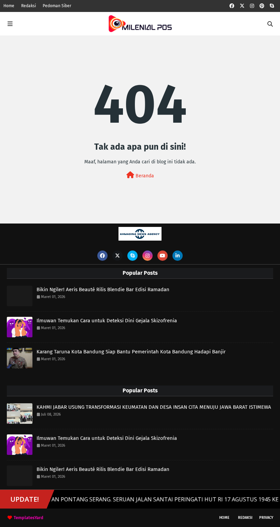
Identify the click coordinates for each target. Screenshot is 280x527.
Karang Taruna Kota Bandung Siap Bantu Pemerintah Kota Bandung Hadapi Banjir (131, 352)
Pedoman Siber (57, 5)
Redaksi (28, 5)
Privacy (266, 517)
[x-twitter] (242, 6)
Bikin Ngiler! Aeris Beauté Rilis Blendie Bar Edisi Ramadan (103, 289)
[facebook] (232, 6)
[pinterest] (262, 6)
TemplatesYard (28, 517)
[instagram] (252, 6)
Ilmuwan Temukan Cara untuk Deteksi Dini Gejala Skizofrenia (107, 320)
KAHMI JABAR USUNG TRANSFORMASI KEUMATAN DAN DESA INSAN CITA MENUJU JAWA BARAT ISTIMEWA (154, 407)
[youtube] (162, 256)
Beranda (144, 176)
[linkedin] (177, 256)
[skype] (272, 6)
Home (8, 5)
